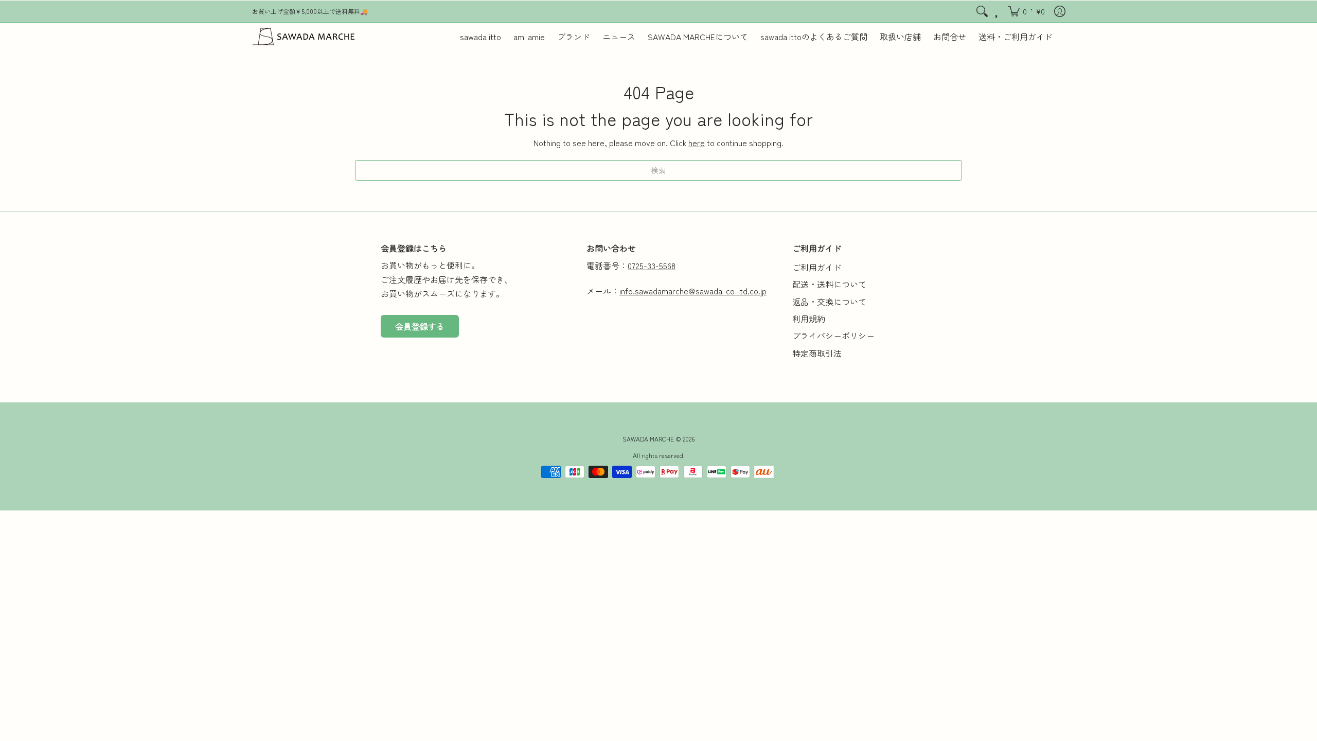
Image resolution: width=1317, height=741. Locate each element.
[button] (1026, 11)
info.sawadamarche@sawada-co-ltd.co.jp (693, 291)
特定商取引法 (817, 353)
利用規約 (808, 318)
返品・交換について (829, 301)
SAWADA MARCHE (648, 438)
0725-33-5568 (651, 265)
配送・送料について (829, 284)
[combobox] (658, 170)
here (696, 142)
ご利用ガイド (817, 267)
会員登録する (419, 326)
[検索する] (982, 11)
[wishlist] (997, 11)
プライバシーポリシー (833, 335)
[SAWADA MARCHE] (303, 36)
